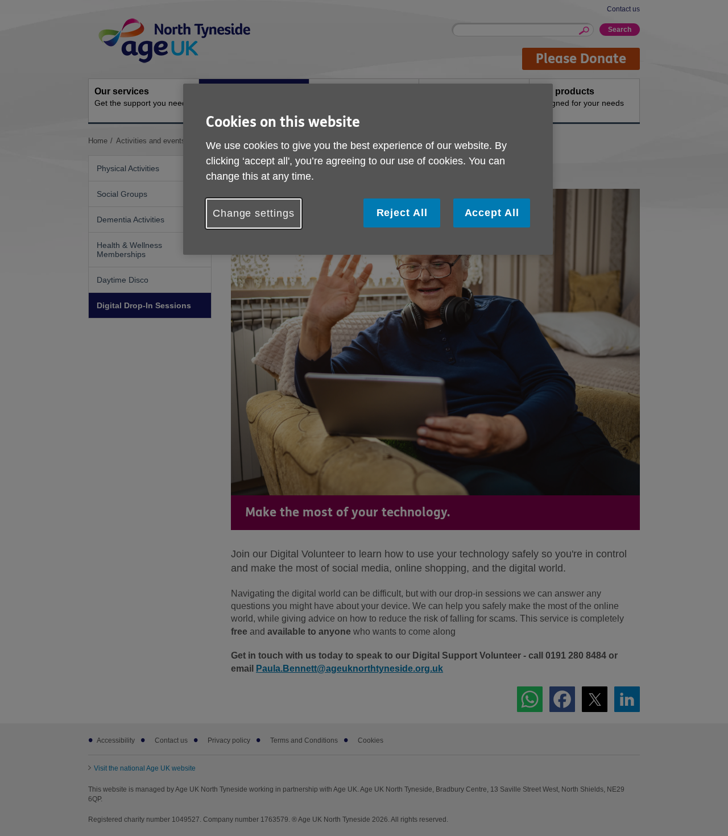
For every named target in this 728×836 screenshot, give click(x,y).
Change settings (254, 213)
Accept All (492, 212)
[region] (368, 169)
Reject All (402, 212)
